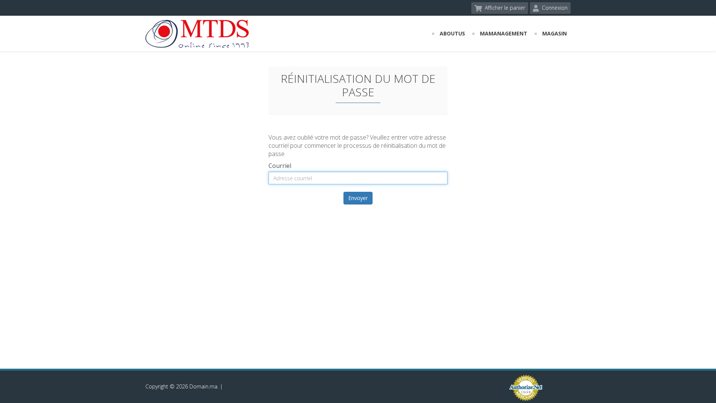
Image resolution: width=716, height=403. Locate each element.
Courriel (279, 166)
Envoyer (358, 198)
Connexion (554, 7)
